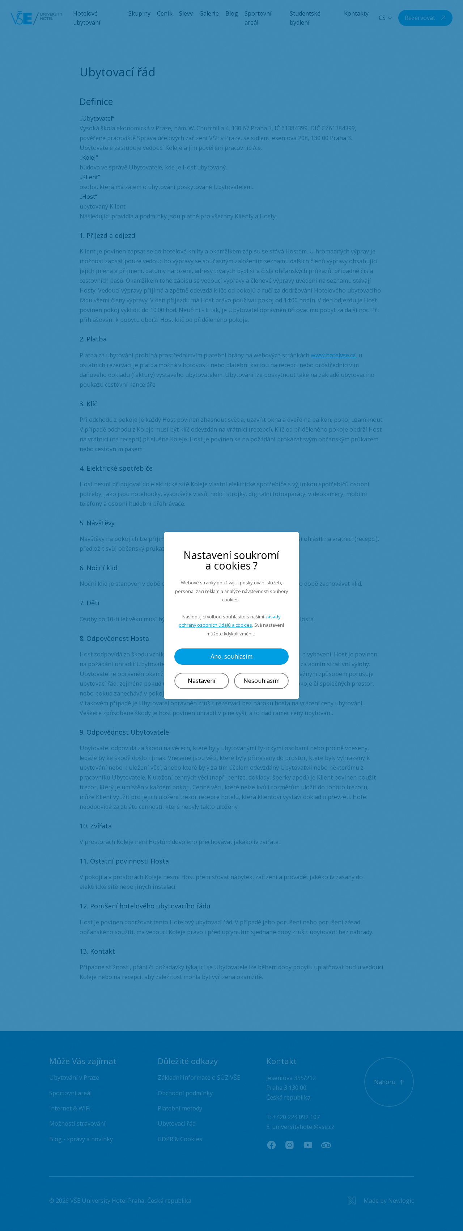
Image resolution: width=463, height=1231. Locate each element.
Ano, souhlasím (231, 656)
